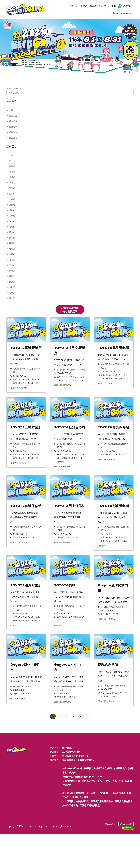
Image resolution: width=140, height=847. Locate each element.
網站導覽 (93, 6)
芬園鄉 (12, 232)
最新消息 (74, 6)
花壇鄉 (12, 226)
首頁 (6, 88)
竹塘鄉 (12, 292)
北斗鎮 (12, 177)
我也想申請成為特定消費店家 (70, 309)
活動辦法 (83, 6)
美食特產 (13, 121)
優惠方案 (14, 388)
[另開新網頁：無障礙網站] (128, 828)
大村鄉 (12, 237)
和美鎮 (12, 171)
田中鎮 (12, 193)
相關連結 (23, 388)
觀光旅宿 (13, 137)
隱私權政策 (110, 824)
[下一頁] (87, 716)
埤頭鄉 (12, 276)
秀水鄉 (12, 221)
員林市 (12, 182)
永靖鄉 (12, 254)
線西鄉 (12, 204)
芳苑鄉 (12, 281)
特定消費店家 (104, 6)
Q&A (114, 6)
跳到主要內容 (8, 3)
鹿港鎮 (12, 166)
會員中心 (127, 6)
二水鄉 (12, 265)
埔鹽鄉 (12, 243)
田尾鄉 (12, 270)
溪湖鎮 (12, 188)
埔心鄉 (12, 248)
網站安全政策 (126, 824)
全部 (11, 110)
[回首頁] (25, 9)
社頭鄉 (12, 259)
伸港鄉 (12, 210)
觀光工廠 (13, 115)
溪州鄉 (12, 298)
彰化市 (12, 160)
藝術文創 (13, 132)
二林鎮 (12, 199)
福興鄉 (12, 215)
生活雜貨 (13, 126)
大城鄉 (12, 287)
